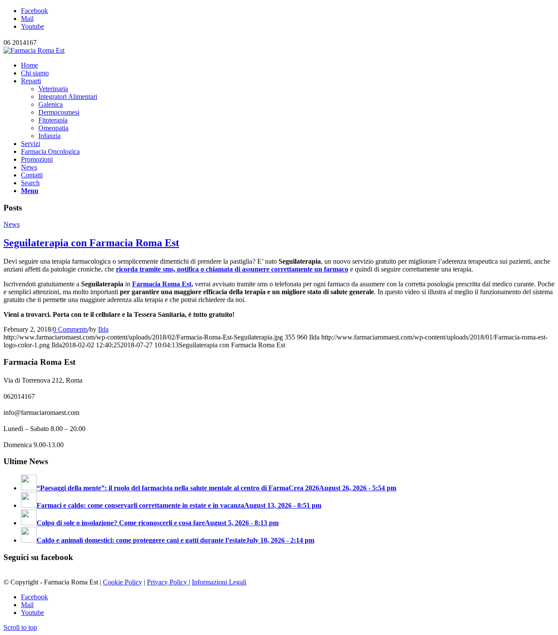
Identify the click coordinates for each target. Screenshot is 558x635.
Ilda (103, 329)
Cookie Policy (122, 582)
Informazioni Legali (219, 582)
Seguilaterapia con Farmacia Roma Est (91, 242)
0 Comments (70, 329)
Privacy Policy (168, 582)
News (11, 224)
